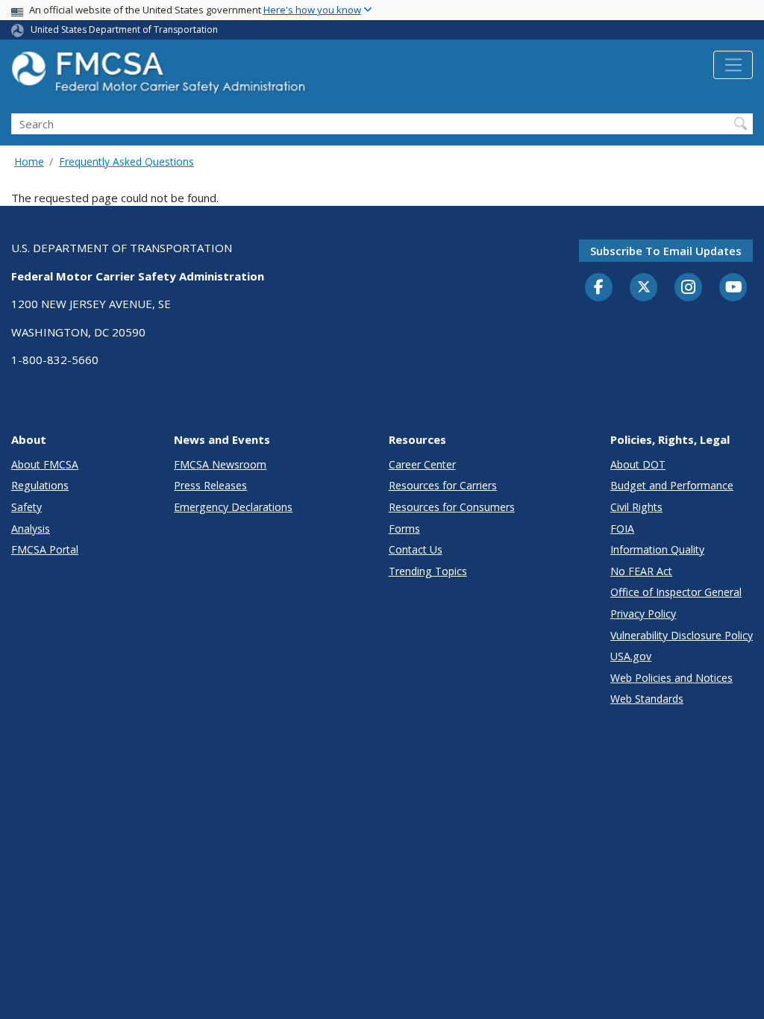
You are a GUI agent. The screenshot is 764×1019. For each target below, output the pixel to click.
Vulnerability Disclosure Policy (681, 635)
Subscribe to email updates (666, 250)
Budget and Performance (671, 485)
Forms (404, 528)
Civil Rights (636, 507)
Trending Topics (428, 571)
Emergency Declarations (233, 507)
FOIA (622, 528)
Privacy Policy (643, 613)
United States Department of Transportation (124, 29)
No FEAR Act (641, 571)
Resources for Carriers (443, 485)
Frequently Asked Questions (126, 161)
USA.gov (630, 656)
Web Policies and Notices (671, 678)
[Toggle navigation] (733, 65)
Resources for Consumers (452, 507)
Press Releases (210, 485)
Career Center (422, 464)
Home (29, 161)
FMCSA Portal (44, 549)
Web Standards (646, 699)
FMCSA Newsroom (220, 464)
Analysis (30, 528)
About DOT (638, 464)
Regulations (40, 485)
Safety (26, 507)
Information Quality (657, 549)
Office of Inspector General (676, 592)
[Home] (160, 76)
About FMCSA (44, 464)
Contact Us (415, 549)
